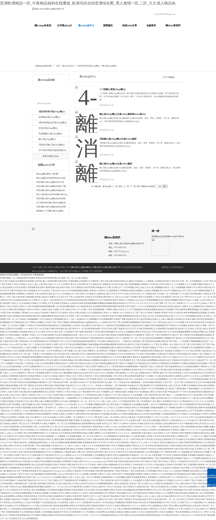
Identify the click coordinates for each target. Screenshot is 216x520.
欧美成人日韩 (33, 363)
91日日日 (206, 357)
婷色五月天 (17, 518)
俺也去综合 (78, 373)
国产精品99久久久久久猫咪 (73, 370)
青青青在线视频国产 (43, 414)
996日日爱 (13, 341)
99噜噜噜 (124, 290)
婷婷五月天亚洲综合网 (96, 297)
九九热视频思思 (110, 436)
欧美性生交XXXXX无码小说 (144, 370)
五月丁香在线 (54, 382)
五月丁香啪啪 (169, 407)
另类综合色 (59, 515)
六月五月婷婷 (89, 490)
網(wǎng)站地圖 (38, 271)
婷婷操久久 (79, 395)
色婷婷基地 (108, 471)
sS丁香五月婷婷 (69, 392)
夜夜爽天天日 (149, 385)
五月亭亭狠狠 (90, 379)
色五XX (118, 480)
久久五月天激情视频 (83, 455)
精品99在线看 (77, 303)
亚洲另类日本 (31, 351)
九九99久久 (76, 357)
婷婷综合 (4, 404)
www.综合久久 (166, 411)
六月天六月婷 (76, 376)
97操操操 (156, 313)
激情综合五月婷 (117, 515)
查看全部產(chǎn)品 (51, 156)
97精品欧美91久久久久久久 (192, 401)
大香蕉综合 (153, 509)
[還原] (178, 77)
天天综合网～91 (20, 363)
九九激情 (176, 411)
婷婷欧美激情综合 (197, 338)
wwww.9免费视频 (130, 389)
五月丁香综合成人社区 (162, 322)
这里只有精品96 (51, 468)
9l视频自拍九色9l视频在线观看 (135, 404)
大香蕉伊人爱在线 (72, 471)
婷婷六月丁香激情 (207, 509)
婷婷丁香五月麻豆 (171, 506)
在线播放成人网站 (146, 392)
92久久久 (28, 455)
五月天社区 (49, 360)
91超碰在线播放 (47, 515)
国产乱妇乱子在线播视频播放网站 (99, 483)
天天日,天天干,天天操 (119, 294)
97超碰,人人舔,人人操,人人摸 (148, 496)
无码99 (181, 433)
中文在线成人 (8, 506)
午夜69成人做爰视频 (61, 430)
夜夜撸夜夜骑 (139, 477)
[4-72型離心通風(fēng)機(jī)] (86, 94)
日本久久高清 (20, 395)
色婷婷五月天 (13, 436)
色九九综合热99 (38, 464)
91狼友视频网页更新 (35, 433)
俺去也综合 (91, 389)
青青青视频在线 (22, 515)
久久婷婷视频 (119, 477)
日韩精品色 (106, 370)
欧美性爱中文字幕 (40, 455)
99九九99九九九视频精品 (124, 332)
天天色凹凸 (87, 376)
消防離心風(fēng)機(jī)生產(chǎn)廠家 (118, 139)
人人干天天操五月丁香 (191, 420)
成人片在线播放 (92, 468)
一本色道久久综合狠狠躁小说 (43, 354)
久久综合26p (183, 515)
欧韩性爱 (120, 306)
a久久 (73, 294)
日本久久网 (130, 458)
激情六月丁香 (165, 373)
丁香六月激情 (52, 480)
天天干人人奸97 (95, 496)
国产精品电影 (121, 385)
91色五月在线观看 (162, 297)
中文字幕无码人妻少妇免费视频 (32, 490)
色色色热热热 (138, 452)
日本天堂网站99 (98, 420)
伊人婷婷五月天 (69, 309)
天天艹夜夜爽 (22, 471)
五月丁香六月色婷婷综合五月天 (188, 382)
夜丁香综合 (75, 430)
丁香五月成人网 (105, 281)
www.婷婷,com (43, 449)
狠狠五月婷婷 (146, 436)
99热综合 (135, 446)
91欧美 (26, 452)
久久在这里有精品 (93, 370)
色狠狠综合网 (146, 351)
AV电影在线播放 (7, 401)
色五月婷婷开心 (129, 487)
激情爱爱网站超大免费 (91, 423)
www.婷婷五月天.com (33, 329)
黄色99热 (96, 382)
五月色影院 (29, 294)
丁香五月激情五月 (46, 319)
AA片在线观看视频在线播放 (77, 290)
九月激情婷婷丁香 (7, 398)
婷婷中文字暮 (190, 483)
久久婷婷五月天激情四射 (35, 325)
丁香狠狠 (67, 452)
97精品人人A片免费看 (191, 458)
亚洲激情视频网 (156, 407)
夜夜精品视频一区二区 (79, 436)
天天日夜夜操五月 (22, 506)
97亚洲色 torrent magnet (30, 313)
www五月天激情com (34, 338)
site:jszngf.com (59, 471)
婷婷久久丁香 (112, 297)
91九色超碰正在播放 (28, 303)
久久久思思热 (175, 471)
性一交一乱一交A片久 (86, 401)
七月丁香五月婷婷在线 (190, 496)
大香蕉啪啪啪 (133, 284)
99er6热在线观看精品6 (63, 335)
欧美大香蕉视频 (27, 297)
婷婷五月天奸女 (15, 446)
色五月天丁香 (66, 297)
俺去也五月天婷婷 (142, 414)
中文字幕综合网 (85, 398)
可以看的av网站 (112, 420)
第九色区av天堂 (205, 329)
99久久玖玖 (171, 502)
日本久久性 (43, 499)
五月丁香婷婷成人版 (43, 430)
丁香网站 (108, 309)
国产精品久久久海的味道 (103, 325)
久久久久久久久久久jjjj (194, 430)
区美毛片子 (39, 468)
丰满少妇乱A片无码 (70, 483)
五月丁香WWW (185, 297)
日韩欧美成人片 (90, 449)
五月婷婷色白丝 (13, 439)
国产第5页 (64, 512)
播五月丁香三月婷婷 (180, 335)
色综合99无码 (134, 461)
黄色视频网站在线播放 (40, 357)
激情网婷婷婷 (128, 316)
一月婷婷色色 (103, 449)
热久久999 (9, 382)
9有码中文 (49, 439)
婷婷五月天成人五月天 (144, 316)
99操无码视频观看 (157, 325)
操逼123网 (76, 452)
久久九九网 (49, 433)
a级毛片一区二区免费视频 (174, 287)
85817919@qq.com (167, 14)
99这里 (60, 411)
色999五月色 (86, 430)
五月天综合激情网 (197, 468)
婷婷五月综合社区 (143, 332)
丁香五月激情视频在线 (188, 427)
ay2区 (81, 483)
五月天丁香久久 (187, 290)
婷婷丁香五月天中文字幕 (109, 452)
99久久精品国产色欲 (105, 316)
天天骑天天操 (161, 392)
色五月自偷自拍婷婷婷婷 (162, 449)
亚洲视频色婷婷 (74, 423)
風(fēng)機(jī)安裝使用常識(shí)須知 (50, 178)
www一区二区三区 (59, 487)
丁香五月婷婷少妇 (106, 480)
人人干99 (190, 379)
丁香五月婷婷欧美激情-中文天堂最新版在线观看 (20, 512)
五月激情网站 (192, 464)
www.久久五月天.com (44, 477)
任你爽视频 (13, 430)
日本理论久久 (76, 493)
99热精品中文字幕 (103, 287)
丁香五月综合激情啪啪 (150, 420)
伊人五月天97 (66, 341)
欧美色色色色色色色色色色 (148, 515)
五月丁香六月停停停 (176, 379)
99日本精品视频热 (149, 309)
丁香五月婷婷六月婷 (8, 284)
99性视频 (35, 502)
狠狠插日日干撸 (134, 363)
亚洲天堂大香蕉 (62, 338)
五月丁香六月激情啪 (75, 468)
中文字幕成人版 (15, 442)
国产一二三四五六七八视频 (196, 436)
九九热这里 (81, 389)
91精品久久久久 (136, 442)
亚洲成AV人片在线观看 (132, 480)
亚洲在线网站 (37, 407)
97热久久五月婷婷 (115, 407)
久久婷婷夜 (135, 436)
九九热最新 (82, 509)
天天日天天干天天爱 (116, 360)
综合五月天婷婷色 (62, 433)
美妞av (204, 303)
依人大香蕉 (33, 300)
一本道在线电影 (147, 382)
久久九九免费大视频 (193, 284)
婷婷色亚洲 (80, 414)
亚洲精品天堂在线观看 (22, 316)
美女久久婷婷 (177, 442)
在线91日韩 (178, 449)
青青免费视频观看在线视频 (195, 313)
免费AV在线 (113, 430)
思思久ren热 (103, 417)
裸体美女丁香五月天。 (164, 382)
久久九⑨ (211, 366)
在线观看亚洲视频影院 (130, 322)
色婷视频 (86, 442)
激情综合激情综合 (176, 376)
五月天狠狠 (35, 515)
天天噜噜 (184, 363)
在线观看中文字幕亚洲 (88, 281)
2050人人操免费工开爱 (109, 373)
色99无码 (10, 407)
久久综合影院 (116, 487)
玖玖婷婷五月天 (187, 360)
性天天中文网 (126, 452)
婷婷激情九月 (34, 290)
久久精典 (42, 309)
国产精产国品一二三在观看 (177, 341)
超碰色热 (205, 458)
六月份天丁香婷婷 (166, 509)
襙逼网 (96, 398)
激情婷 (192, 493)
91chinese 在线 (62, 474)
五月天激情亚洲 (17, 322)
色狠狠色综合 (199, 306)
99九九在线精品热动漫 (17, 300)
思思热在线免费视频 (148, 360)
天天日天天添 (190, 322)
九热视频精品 (66, 499)
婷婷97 (115, 300)
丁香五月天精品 (196, 480)
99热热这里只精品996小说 (56, 458)
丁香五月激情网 (123, 509)
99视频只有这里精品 (82, 420)
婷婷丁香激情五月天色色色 (130, 499)
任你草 (132, 496)
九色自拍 (174, 427)
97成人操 (105, 458)
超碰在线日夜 (142, 487)
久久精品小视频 (30, 347)
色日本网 (78, 360)
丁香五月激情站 (63, 322)
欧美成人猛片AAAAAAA (173, 316)
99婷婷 (81, 379)
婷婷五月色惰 (72, 496)
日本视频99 (174, 363)
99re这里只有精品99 (41, 404)
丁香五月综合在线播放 (73, 347)
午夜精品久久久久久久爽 (86, 417)
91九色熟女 (45, 290)
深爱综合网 (47, 385)
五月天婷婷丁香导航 (139, 347)
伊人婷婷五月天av (117, 458)
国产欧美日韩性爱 (202, 404)
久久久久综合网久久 (171, 347)
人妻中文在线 (102, 464)
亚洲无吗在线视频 (152, 341)
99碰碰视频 (104, 347)
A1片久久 (4, 442)
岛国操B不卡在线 (147, 284)
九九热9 (27, 502)
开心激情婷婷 (49, 338)
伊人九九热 (15, 357)
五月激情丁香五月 (68, 284)
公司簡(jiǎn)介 (64, 25)
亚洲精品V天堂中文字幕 (27, 309)
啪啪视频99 (68, 373)
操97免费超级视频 (202, 290)
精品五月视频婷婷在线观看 (120, 502)
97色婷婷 (44, 313)
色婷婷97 (180, 407)
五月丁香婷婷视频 (106, 398)
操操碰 (21, 351)
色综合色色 (39, 389)
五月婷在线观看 (26, 427)
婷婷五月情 (102, 313)
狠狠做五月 (81, 439)
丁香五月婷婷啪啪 (181, 512)
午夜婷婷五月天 (21, 401)
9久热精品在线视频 (40, 493)
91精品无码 (58, 347)
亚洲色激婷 (105, 515)
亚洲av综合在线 (139, 502)
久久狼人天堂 (110, 474)
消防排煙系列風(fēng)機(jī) (89, 66)
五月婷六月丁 (117, 287)
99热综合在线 (83, 363)
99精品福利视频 (11, 385)
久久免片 (141, 512)
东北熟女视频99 (102, 490)
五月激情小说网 (64, 464)
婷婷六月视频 (127, 392)
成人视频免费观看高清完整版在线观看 (35, 487)
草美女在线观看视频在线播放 (109, 389)
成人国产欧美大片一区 (74, 329)
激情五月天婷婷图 (101, 414)
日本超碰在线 (171, 329)
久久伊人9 (155, 411)
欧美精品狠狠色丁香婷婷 (196, 366)
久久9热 (27, 306)
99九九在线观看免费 (34, 360)
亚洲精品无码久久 (61, 363)
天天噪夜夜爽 (28, 414)
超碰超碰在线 (91, 322)
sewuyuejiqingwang (97, 461)
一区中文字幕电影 (92, 477)
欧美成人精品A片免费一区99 (200, 325)
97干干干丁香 (26, 439)
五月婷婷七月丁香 (202, 449)
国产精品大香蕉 (57, 357)
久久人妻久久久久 (85, 385)
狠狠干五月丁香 (132, 360)
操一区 (198, 493)
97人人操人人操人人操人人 (108, 401)
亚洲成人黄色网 (117, 335)
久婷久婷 (175, 297)
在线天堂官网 (89, 287)
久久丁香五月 (155, 344)
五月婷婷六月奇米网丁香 (175, 464)
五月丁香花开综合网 (89, 452)
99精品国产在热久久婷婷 (149, 366)
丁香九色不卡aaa (57, 290)
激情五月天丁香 (175, 404)
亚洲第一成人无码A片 (171, 344)
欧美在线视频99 (172, 300)
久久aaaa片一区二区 (201, 297)
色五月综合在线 (162, 284)
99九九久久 (41, 480)
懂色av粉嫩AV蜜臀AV (92, 433)
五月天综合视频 (119, 357)
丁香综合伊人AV (7, 411)
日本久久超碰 (85, 354)
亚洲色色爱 (52, 281)
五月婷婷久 (69, 395)
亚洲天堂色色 (38, 439)
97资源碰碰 (39, 373)
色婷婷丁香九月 (18, 423)
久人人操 (69, 407)
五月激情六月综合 (89, 487)
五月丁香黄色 (115, 392)
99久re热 (186, 392)
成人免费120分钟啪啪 (187, 385)
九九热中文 (46, 376)
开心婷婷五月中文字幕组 (59, 493)
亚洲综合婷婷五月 (120, 281)
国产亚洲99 (83, 496)
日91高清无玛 (77, 366)
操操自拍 (107, 284)
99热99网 (99, 471)
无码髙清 (158, 423)
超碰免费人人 (51, 436)
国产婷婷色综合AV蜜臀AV (201, 452)
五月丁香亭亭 (133, 351)
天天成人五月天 (113, 442)
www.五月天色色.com (119, 449)
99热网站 (58, 477)
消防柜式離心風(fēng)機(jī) (52, 145)
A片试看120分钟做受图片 (163, 483)
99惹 (163, 341)
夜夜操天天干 (130, 335)
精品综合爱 (59, 316)
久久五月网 (81, 309)
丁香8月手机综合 (121, 471)
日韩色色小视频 (177, 430)
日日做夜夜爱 (188, 404)
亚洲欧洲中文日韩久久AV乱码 (95, 502)
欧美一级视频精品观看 (32, 442)
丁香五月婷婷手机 (150, 395)
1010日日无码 (106, 329)
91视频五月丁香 (155, 347)
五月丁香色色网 (83, 392)
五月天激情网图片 (44, 347)
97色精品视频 (121, 351)
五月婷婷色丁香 (137, 341)
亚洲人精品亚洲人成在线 (124, 483)
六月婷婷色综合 (91, 395)
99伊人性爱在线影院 (95, 439)
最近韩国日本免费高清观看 (126, 366)
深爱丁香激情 (118, 329)
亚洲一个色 (156, 427)
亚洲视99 (55, 401)
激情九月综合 (130, 515)
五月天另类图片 (54, 303)
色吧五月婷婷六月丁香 (82, 382)
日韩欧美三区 (74, 427)
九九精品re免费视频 (150, 290)
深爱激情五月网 (45, 398)
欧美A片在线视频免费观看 (19, 464)
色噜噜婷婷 (113, 464)
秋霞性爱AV (42, 382)
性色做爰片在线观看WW (62, 461)
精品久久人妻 (48, 442)
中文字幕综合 (198, 370)
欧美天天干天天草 (98, 442)
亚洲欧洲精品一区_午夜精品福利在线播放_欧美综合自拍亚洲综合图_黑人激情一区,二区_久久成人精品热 (88, 3)
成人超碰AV (193, 354)
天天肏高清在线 (191, 407)
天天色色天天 (56, 446)
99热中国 (207, 287)
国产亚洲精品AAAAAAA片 (86, 480)
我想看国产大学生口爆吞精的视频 (99, 332)
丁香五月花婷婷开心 (163, 335)
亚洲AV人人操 (158, 319)
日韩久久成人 (163, 471)
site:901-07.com (110, 509)
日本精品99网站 (197, 332)
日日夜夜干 (143, 389)
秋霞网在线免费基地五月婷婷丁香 (20, 477)
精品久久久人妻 (189, 398)
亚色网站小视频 (141, 474)
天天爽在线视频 (127, 414)
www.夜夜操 (148, 281)
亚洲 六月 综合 (80, 407)
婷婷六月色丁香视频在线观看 (118, 446)
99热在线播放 (14, 335)
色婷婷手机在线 (203, 474)
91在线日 (63, 468)
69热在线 (15, 499)
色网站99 (129, 477)
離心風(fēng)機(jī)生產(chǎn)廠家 (116, 163)
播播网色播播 (76, 442)
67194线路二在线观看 (29, 499)
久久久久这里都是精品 (146, 306)
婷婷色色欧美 (52, 325)
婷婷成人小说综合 (97, 290)
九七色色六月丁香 (91, 347)
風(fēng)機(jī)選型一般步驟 (47, 174)
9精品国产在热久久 (11, 303)
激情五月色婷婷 (76, 449)
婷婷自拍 (209, 306)
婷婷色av (199, 316)
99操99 (188, 287)
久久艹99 (20, 398)
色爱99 (48, 373)
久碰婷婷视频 (93, 344)
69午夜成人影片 (20, 290)
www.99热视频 (183, 452)
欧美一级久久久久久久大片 (85, 335)
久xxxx (43, 509)
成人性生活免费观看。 (206, 398)
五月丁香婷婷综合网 (167, 452)
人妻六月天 (172, 385)
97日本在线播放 (88, 471)
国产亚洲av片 (146, 461)
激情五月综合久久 (120, 309)
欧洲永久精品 (58, 414)
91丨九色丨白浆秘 (74, 319)
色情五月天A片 (34, 332)
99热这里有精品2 (181, 493)
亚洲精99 (206, 376)
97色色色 (196, 490)
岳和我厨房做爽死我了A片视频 (140, 376)
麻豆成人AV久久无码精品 (59, 294)
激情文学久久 (54, 455)
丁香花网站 (89, 512)
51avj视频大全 (38, 458)
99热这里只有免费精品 (121, 370)
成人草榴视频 (157, 287)
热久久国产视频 (65, 351)
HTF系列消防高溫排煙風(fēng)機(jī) (54, 150)
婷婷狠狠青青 (136, 509)
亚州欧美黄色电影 (92, 329)
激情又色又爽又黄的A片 (112, 404)
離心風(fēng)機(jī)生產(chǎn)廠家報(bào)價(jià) (123, 114)
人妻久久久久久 (75, 502)
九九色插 (173, 487)
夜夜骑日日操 (51, 464)
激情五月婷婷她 (135, 281)
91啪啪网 (105, 392)
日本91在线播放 (13, 313)
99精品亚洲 (85, 427)
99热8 (60, 281)
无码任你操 (201, 385)
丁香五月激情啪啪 (30, 411)
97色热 (9, 316)
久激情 (5, 341)
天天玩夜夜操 (109, 354)
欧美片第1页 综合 (91, 373)
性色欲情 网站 (124, 436)
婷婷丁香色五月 (11, 487)
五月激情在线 (159, 281)
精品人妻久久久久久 (51, 284)
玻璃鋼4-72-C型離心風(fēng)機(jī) (50, 211)
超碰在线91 (97, 284)
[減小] (176, 77)
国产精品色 (54, 506)
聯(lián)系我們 (173, 25)
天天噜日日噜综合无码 (177, 446)
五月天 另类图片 (25, 379)
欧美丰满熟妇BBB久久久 (97, 407)
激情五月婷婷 (115, 490)
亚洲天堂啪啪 (175, 458)
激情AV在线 (184, 300)
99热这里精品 (182, 354)
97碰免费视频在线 (196, 341)
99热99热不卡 (71, 385)
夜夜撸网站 (64, 506)
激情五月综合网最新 (43, 461)
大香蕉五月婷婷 (22, 496)
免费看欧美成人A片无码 (201, 442)
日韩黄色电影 (59, 385)
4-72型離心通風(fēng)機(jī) (113, 89)
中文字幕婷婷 (77, 287)
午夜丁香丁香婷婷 (26, 385)
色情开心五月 (60, 300)
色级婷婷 (200, 455)
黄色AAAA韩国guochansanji (130, 300)
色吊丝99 (38, 385)
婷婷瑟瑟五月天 (71, 515)
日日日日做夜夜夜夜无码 (51, 370)
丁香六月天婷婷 (145, 313)
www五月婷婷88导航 (13, 414)
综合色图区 (204, 309)
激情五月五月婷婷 (149, 363)
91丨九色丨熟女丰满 (11, 297)
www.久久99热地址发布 (12, 347)
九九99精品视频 (46, 363)
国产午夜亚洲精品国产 (95, 338)
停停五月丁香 (51, 427)
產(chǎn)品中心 (86, 25)
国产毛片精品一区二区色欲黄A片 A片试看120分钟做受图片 (178, 294)
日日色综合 (158, 439)
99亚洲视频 (120, 325)
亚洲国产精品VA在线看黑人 (142, 297)
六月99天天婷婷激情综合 (192, 373)
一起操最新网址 (71, 398)
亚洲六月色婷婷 (132, 325)
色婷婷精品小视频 (147, 398)
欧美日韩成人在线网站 (174, 436)
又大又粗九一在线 (46, 300)
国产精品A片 (121, 363)
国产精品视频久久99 (81, 411)
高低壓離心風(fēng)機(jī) (50, 133)
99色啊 (207, 347)
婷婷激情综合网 (160, 446)
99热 (68, 376)
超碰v (145, 509)
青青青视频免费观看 (108, 344)
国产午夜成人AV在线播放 (176, 325)
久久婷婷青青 (136, 464)
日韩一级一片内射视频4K (191, 281)
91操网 (199, 357)
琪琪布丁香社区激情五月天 (120, 493)
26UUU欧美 (197, 287)
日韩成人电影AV (58, 376)
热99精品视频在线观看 (30, 509)
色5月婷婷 (126, 347)
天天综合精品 (157, 332)
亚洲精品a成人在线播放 (162, 351)
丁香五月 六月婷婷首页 (178, 461)
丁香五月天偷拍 (71, 379)
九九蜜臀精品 (57, 452)
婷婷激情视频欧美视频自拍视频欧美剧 (100, 303)
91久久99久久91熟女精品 (153, 464)
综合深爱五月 (87, 325)
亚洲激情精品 (106, 477)
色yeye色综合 (142, 430)
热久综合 (163, 290)
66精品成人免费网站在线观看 (95, 360)
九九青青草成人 (17, 502)
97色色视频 (151, 471)
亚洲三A (130, 427)
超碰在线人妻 (103, 294)
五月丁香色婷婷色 (66, 480)
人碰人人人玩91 (9, 373)
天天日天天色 (134, 294)
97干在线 (130, 411)
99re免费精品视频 (62, 442)
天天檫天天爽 (148, 480)
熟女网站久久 (58, 379)
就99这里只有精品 (204, 322)
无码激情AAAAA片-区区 (183, 351)
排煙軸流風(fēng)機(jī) (49, 117)
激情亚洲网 (59, 439)
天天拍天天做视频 (165, 512)
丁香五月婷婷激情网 (95, 309)
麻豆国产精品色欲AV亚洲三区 (116, 496)
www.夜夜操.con (67, 455)
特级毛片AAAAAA (143, 427)
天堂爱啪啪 (13, 376)
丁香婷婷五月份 (33, 395)
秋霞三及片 (73, 474)
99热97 (119, 474)
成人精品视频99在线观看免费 (43, 474)
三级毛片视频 (26, 404)
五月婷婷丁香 (20, 433)
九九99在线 (11, 474)
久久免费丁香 (203, 487)
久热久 (15, 351)
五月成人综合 (8, 395)
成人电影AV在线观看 (161, 401)
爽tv (44, 281)
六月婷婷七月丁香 (130, 313)
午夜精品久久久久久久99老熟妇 (87, 458)
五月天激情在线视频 (54, 490)
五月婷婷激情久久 (76, 512)
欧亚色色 (125, 442)
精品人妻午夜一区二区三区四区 (146, 468)
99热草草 (166, 427)
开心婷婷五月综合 (66, 313)
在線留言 (151, 25)
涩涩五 (77, 325)
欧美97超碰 (109, 439)
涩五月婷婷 (69, 316)
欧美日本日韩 (97, 354)
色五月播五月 (124, 395)
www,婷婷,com (53, 509)
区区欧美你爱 (151, 512)
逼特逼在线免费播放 (154, 338)
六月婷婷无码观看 (143, 417)
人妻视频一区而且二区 (30, 335)
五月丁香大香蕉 (146, 446)
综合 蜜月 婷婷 (103, 335)
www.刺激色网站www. (198, 502)
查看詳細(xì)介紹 (107, 105)
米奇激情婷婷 (70, 439)
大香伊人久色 (5, 392)
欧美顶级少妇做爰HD (183, 370)
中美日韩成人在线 (149, 433)
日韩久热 (43, 411)
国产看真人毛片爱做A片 (86, 294)
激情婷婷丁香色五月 (145, 335)
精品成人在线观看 (165, 309)
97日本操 (91, 464)
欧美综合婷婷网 (31, 398)
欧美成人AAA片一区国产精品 (127, 439)
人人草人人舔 (78, 477)
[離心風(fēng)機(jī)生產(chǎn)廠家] (86, 169)
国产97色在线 (146, 439)
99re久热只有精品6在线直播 (11, 281)
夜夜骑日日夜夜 (191, 433)
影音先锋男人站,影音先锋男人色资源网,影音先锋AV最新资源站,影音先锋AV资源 (36, 287)
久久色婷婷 (7, 338)
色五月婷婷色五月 (26, 461)
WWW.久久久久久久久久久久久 (141, 303)
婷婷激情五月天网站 (53, 389)
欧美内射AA (122, 303)
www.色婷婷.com (115, 313)
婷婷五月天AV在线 (150, 499)
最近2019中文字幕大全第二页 (54, 332)
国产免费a (79, 332)
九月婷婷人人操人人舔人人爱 (30, 284)
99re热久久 (175, 401)
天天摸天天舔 (111, 461)
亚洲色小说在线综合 (203, 351)
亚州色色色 (161, 306)
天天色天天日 (57, 373)
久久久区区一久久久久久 (169, 417)
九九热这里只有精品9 (170, 468)
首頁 (58, 66)
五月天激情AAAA (171, 480)
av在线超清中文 (79, 297)
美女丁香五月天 (172, 281)
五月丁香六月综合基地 (191, 344)
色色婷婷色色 (133, 398)
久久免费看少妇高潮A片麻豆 (91, 474)
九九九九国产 (124, 297)
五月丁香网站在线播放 (33, 322)
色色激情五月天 (112, 338)
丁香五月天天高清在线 (158, 487)
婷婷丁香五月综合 (160, 461)
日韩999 (164, 420)
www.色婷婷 (103, 322)
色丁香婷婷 (154, 373)
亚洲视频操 (4, 322)
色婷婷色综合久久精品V (22, 420)
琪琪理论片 (93, 300)
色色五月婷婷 (12, 354)
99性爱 (18, 407)
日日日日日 (194, 461)
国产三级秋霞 (56, 404)
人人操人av (9, 433)
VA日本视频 (129, 287)
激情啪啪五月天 (101, 493)
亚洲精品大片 (106, 357)
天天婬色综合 (179, 319)
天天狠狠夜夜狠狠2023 (170, 414)
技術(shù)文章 (129, 25)
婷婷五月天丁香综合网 (191, 395)
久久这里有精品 (193, 414)
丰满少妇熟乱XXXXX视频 (86, 313)
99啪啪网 (20, 294)
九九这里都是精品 (30, 518)
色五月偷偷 (204, 354)
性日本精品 (144, 344)
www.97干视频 (86, 404)
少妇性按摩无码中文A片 (173, 423)
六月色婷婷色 (119, 411)
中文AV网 (187, 490)
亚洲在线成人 (146, 322)
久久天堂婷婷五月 (179, 477)
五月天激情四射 (108, 433)
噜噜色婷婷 (165, 430)
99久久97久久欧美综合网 (129, 420)
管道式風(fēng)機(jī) (48, 128)
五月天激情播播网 (150, 300)
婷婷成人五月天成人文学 (188, 329)
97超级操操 (25, 357)
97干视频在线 (174, 290)
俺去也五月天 (126, 468)
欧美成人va (66, 303)
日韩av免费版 (44, 401)
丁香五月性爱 (90, 366)
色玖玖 (104, 423)
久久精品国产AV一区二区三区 (132, 338)
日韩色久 (208, 455)
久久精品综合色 (161, 376)
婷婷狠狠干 (209, 319)
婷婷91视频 (190, 319)
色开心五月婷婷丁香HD (190, 499)
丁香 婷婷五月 (50, 407)
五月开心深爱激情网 (30, 366)
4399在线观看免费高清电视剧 (186, 309)
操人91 (57, 502)
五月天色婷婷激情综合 (38, 341)
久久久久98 (46, 395)
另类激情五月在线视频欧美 (192, 347)
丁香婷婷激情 (180, 389)
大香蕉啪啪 (150, 477)
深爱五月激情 (115, 347)
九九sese (11, 344)
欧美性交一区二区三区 (41, 379)
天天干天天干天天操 (133, 329)
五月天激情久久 (96, 436)
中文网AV (205, 414)
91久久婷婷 (184, 480)
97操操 (140, 423)
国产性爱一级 (66, 382)
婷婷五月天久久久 (79, 464)
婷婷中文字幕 (133, 344)
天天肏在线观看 (47, 335)
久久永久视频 (178, 322)
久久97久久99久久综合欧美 (192, 417)
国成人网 (77, 461)
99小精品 (43, 423)
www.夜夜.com (196, 300)
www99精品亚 (19, 338)
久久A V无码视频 (177, 284)
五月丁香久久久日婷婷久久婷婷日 (122, 423)
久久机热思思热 (46, 502)
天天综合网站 (65, 366)
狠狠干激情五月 (133, 357)
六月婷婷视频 (30, 449)
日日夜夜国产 (146, 401)
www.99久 (130, 373)
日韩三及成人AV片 (142, 287)
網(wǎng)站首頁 (43, 25)
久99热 (106, 427)
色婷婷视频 (155, 414)
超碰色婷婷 (146, 357)
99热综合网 (123, 461)
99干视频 (118, 316)
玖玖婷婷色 (208, 373)
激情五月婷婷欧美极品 (63, 360)
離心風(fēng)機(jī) (109, 66)
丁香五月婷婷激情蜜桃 (102, 376)
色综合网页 (194, 471)
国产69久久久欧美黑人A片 (136, 379)
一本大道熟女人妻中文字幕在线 (121, 417)
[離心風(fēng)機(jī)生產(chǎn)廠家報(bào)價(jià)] (86, 119)
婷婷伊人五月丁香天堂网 (191, 411)
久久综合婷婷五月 (206, 389)
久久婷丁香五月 (209, 281)
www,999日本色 (196, 515)
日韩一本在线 (39, 427)
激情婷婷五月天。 (114, 341)
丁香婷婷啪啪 (192, 389)
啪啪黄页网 (64, 449)
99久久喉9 (179, 483)
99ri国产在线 (17, 392)
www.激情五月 (143, 506)
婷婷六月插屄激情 (70, 281)
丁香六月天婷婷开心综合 (85, 316)
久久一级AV (86, 357)
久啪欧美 (169, 319)
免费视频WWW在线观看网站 (101, 319)
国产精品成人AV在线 (180, 338)
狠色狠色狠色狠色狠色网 (83, 341)
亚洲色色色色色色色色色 (77, 300)
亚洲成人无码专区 (99, 430)
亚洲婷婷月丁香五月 (25, 373)
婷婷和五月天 (175, 496)
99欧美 (187, 442)
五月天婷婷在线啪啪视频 (20, 493)
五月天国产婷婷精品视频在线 (102, 363)
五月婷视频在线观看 (50, 512)
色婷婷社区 (131, 319)
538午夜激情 (115, 468)
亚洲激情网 (147, 329)
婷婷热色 (68, 411)
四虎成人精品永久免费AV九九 (47, 297)
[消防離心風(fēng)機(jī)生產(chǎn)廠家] (86, 144)
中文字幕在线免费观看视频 (75, 344)
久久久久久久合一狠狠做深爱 (128, 433)
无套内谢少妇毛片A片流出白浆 (169, 398)
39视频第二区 (63, 436)
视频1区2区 (11, 471)
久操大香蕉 (33, 401)
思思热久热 (148, 423)
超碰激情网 (124, 455)
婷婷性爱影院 (76, 433)
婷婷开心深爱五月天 (54, 344)
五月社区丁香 (50, 322)
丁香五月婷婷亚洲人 (137, 471)
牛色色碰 (159, 480)
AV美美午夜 (11, 309)
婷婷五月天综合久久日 (203, 423)
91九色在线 (178, 313)
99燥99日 (206, 420)
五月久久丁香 (108, 366)
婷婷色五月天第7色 (38, 496)
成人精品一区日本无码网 (47, 351)
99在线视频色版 (128, 490)
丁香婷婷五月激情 (142, 411)
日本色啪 (158, 316)
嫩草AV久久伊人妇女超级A (45, 417)
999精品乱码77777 (174, 392)
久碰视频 (9, 363)
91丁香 (160, 370)
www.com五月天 (195, 477)
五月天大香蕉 (124, 464)
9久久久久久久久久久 (187, 357)
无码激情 (93, 506)
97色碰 (67, 357)
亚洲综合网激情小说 (127, 430)
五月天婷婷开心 (27, 468)
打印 (164, 77)
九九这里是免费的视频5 (65, 306)
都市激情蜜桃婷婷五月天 (40, 452)
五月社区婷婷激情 (14, 366)
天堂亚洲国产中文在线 (161, 455)
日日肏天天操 (117, 284)
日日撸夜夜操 (163, 363)
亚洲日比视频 (165, 442)
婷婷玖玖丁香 (104, 487)
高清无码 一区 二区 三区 (169, 499)
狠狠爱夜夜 (135, 382)
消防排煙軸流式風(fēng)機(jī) (53, 122)
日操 (125, 284)
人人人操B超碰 (13, 509)
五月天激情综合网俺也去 (114, 379)
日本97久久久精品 (169, 357)
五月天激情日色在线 (169, 515)
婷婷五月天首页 (38, 436)
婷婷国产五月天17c (106, 506)
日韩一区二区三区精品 (15, 319)
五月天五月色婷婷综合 (125, 354)
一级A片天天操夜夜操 (158, 404)
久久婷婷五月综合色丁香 (43, 420)
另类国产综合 (167, 313)
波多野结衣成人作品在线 (190, 506)
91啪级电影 (188, 423)
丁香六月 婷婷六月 (144, 483)
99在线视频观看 (197, 335)
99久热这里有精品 (144, 319)
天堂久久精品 (88, 493)
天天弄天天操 (158, 436)
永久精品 (164, 496)
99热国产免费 (119, 319)
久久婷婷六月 (182, 502)
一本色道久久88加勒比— (104, 385)
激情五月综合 (112, 455)
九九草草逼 (209, 401)
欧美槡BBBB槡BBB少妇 (146, 490)
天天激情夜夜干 (112, 290)
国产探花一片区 (69, 389)
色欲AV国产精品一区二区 (23, 389)
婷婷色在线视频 (135, 290)
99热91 (100, 379)
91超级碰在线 (14, 468)
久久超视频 (54, 449)
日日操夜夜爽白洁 (66, 325)
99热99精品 (59, 329)
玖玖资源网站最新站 (144, 458)
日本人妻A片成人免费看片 (84, 351)
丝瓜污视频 (144, 325)
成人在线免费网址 (7, 496)
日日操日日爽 (48, 329)
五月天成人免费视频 (68, 401)
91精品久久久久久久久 (14, 449)
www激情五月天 (101, 499)
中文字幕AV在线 (15, 452)
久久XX (155, 417)
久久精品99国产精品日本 (25, 480)
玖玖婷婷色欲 (177, 490)
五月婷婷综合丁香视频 (105, 351)
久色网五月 (53, 313)
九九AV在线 (63, 427)
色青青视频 (9, 480)
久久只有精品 (146, 294)
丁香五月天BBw (23, 474)
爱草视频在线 (60, 319)
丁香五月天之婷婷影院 (186, 487)
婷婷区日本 (122, 344)
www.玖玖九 (196, 303)
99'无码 (207, 316)
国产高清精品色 (180, 474)
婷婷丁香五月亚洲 (77, 338)
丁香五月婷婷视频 (42, 446)
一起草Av (60, 407)
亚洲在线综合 (204, 433)
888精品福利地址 (77, 322)
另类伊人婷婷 (18, 306)
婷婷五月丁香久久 (17, 360)
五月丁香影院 (171, 433)
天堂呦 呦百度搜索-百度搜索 (183, 455)
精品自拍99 (47, 471)
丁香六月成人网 (119, 376)
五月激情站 (174, 360)
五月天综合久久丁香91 (199, 512)
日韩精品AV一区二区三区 (140, 455)
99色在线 (200, 319)
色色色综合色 (163, 360)
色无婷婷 (96, 357)
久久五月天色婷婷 (10, 490)
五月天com (197, 376)
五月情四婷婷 (12, 461)
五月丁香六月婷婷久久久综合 (187, 509)
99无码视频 (190, 316)
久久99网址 (42, 303)
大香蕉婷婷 (23, 341)
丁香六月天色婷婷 (26, 430)
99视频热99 (104, 468)
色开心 (162, 300)
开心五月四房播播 (156, 389)
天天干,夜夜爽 (24, 370)
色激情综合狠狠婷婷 (8, 370)
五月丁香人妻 (24, 354)
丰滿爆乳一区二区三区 (57, 423)
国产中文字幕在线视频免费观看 (177, 332)
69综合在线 (189, 449)
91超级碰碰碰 (32, 319)
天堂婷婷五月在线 (53, 483)
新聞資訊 (108, 25)
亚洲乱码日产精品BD (167, 354)
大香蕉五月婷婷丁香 (15, 455)
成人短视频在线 (141, 373)
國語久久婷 (67, 477)
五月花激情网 (159, 329)
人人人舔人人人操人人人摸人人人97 (78, 446)
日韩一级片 (113, 499)
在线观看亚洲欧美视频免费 (43, 306)
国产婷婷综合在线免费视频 (25, 382)
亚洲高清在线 (161, 385)
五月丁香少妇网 (163, 490)
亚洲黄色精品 (209, 439)
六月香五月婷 (54, 499)
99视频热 (97, 404)
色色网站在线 (58, 398)
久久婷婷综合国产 (163, 477)
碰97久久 (188, 376)
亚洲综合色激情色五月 (56, 496)
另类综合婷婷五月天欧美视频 (136, 407)
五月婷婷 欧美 (57, 395)
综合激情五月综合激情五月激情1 (189, 439)
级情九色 (73, 363)
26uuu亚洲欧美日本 (84, 306)
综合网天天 (115, 414)
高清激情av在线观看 (18, 332)
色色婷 (123, 427)
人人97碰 (34, 506)
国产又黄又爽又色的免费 (34, 483)
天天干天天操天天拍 (68, 509)
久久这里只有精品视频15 (146, 354)
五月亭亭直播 (207, 395)
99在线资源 (29, 281)
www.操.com (115, 427)
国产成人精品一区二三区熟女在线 (30, 344)
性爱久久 (18, 411)
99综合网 (89, 414)
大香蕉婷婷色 (96, 427)
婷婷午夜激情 (148, 493)
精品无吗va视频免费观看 (43, 316)
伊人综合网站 (100, 341)
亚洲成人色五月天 (26, 417)
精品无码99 (168, 370)
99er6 (136, 392)
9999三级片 (96, 392)
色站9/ (156, 442)
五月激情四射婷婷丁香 (130, 401)
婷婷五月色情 (25, 436)
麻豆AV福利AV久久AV (108, 395)
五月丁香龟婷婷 (105, 300)
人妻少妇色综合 (41, 294)
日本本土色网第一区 (66, 417)
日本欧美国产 (54, 341)
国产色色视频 (14, 404)
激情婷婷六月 (169, 439)
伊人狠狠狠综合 (156, 506)
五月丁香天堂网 (32, 423)
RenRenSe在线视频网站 (158, 379)
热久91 (85, 319)
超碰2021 (161, 433)
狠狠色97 (71, 332)
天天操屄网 (100, 512)
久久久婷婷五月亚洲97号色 (140, 449)
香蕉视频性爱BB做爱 (64, 420)
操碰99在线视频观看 (207, 407)
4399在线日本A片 (84, 284)
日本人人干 (148, 442)
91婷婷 (70, 458)
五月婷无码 (44, 506)
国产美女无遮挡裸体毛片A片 (173, 366)
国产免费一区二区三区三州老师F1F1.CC (173, 303)
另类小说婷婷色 (72, 354)
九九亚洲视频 (136, 395)
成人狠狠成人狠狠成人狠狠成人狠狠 (120, 512)
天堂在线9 (60, 354)
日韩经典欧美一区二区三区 (101, 411)
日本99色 (38, 281)
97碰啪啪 (167, 338)
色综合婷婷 (156, 357)
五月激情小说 (154, 430)
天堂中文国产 (130, 306)
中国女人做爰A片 (54, 309)
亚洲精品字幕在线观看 (73, 490)
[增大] (181, 77)
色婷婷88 (22, 376)
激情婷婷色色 (197, 392)
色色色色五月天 (35, 471)
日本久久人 (52, 411)
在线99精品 (168, 474)
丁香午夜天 (35, 370)
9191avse (85, 461)
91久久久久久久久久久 (49, 366)
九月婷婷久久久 (155, 474)
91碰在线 (126, 341)
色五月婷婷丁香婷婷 (53, 392)
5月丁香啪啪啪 (135, 309)
